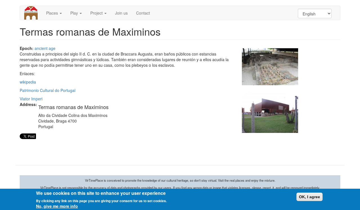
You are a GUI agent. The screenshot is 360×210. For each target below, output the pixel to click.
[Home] (33, 13)
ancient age (45, 48)
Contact (143, 13)
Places (52, 13)
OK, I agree (309, 197)
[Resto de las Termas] (270, 66)
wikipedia (28, 82)
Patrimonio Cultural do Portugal (47, 90)
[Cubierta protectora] (270, 112)
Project (97, 13)
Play (74, 13)
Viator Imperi (31, 98)
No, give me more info (57, 206)
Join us (121, 13)
